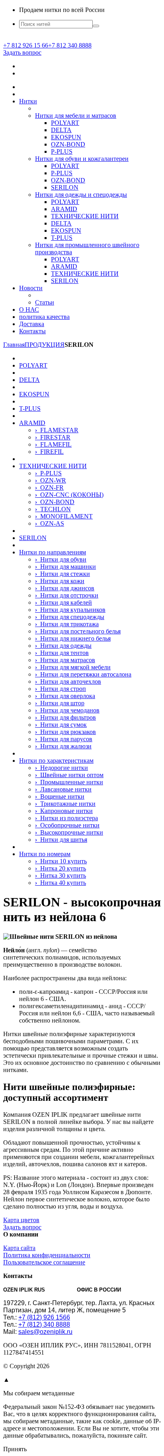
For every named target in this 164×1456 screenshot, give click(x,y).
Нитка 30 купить (60, 875)
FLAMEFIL (53, 444)
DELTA (61, 130)
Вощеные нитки (59, 796)
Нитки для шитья (61, 839)
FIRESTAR (52, 437)
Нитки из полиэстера (66, 818)
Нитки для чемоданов (67, 710)
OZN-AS (49, 523)
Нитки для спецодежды (69, 616)
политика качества (44, 316)
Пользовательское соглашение (44, 1262)
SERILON (64, 187)
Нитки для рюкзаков (65, 731)
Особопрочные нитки (67, 825)
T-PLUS (61, 237)
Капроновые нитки (64, 810)
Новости (31, 288)
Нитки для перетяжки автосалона (83, 674)
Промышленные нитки (69, 782)
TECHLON (53, 509)
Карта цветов (21, 1220)
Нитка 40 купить (60, 882)
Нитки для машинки (65, 566)
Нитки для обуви (60, 559)
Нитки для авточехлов (68, 681)
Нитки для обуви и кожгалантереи (82, 158)
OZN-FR (49, 487)
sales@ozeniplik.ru (45, 1331)
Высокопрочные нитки (69, 832)
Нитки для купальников (70, 609)
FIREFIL (49, 451)
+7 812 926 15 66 (25, 45)
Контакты (32, 331)
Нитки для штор (59, 703)
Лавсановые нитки (63, 789)
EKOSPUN (66, 137)
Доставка (31, 323)
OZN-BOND (68, 144)
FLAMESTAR (56, 430)
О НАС (29, 309)
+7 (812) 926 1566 (44, 1317)
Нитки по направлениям (52, 552)
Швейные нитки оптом (69, 775)
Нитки (28, 101)
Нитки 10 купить (61, 861)
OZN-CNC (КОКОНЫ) (69, 494)
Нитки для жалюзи (63, 746)
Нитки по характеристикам (56, 760)
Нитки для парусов (63, 739)
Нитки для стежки (62, 573)
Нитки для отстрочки (66, 595)
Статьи (44, 302)
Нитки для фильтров (65, 717)
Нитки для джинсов (64, 588)
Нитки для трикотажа (67, 624)
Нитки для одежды (63, 645)
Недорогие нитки (61, 767)
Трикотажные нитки (65, 803)
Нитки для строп (60, 688)
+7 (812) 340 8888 (44, 1324)
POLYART (65, 122)
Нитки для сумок (61, 724)
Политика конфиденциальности (46, 1255)
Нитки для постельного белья (78, 631)
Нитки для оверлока (65, 695)
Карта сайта (19, 1247)
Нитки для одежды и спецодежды (81, 194)
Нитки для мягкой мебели (73, 667)
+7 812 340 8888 (70, 45)
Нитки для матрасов (65, 660)
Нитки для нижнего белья (73, 638)
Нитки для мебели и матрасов (75, 115)
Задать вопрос (22, 52)
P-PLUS (61, 151)
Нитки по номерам (44, 854)
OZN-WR (50, 480)
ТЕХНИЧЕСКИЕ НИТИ (85, 216)
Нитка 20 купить (60, 868)
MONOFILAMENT (64, 516)
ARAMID (64, 209)
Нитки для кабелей (63, 602)
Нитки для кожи (59, 581)
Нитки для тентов (62, 652)
